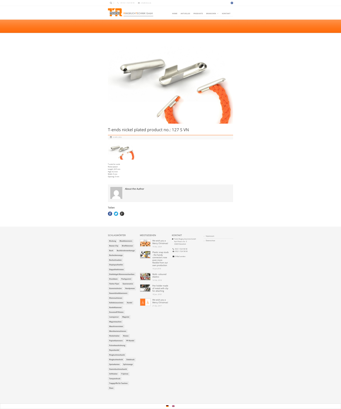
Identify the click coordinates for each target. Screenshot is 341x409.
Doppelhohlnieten (116, 269)
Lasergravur (114, 317)
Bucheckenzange (116, 255)
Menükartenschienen (117, 331)
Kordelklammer (115, 307)
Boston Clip (113, 246)
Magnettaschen (115, 322)
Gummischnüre (115, 288)
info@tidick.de (146, 3)
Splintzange (128, 364)
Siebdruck (130, 359)
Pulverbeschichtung (117, 345)
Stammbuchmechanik (118, 369)
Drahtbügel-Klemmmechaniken (121, 274)
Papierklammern (116, 340)
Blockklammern (126, 241)
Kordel (129, 302)
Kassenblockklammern (118, 293)
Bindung (112, 241)
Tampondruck (114, 378)
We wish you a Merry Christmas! (160, 242)
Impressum (210, 236)
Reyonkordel (114, 350)
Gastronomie (128, 284)
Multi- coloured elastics (159, 275)
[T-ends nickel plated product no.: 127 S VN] (170, 82)
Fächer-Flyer (114, 284)
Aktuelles (185, 13)
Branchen (211, 13)
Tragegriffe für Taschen (118, 383)
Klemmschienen (115, 298)
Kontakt (226, 13)
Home (174, 13)
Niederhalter (114, 336)
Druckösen (113, 279)
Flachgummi (126, 279)
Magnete (125, 317)
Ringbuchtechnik (116, 359)
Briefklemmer (127, 246)
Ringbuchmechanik (117, 355)
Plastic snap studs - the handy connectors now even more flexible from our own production (160, 259)
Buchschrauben (115, 260)
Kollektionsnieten (116, 302)
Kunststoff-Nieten (116, 312)
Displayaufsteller (116, 265)
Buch (111, 250)
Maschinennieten (116, 326)
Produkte (198, 13)
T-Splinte (124, 374)
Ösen (111, 388)
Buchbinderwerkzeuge (126, 250)
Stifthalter (113, 374)
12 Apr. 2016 (117, 137)
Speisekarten (114, 364)
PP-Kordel (130, 340)
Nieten (126, 336)
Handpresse (130, 288)
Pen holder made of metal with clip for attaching (160, 288)
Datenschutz (210, 240)
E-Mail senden (180, 256)
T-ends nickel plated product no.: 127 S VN (148, 129)
